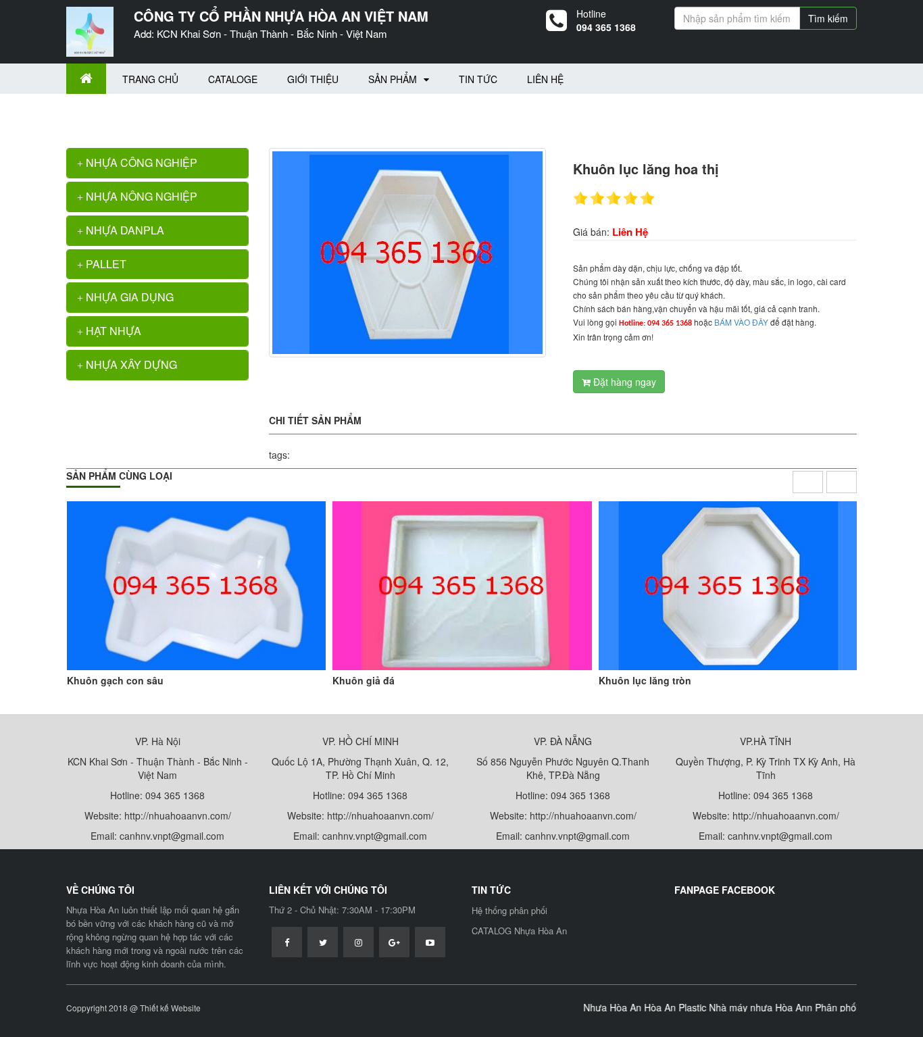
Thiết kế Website (170, 1007)
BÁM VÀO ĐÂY (741, 322)
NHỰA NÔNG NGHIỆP (140, 196)
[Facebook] (287, 942)
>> (135, 114)
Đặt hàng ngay (623, 381)
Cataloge (232, 79)
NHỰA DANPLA (123, 230)
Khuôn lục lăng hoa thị (191, 114)
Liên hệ (545, 79)
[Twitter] (322, 942)
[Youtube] (430, 942)
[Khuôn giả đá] (461, 585)
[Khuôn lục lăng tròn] (728, 585)
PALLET (104, 264)
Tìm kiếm (828, 18)
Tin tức (478, 79)
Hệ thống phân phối (509, 910)
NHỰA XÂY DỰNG (130, 364)
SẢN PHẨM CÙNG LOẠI (119, 475)
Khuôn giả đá (363, 680)
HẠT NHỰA (112, 330)
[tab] (157, 163)
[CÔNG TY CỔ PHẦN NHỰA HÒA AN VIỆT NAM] (90, 30)
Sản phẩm (392, 79)
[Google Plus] (394, 942)
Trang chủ (150, 79)
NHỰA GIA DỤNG (128, 297)
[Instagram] (358, 942)
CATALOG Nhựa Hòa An (519, 930)
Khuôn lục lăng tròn (645, 680)
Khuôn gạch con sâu (115, 680)
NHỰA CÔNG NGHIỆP (140, 162)
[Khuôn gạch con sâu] (196, 585)
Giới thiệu (313, 79)
